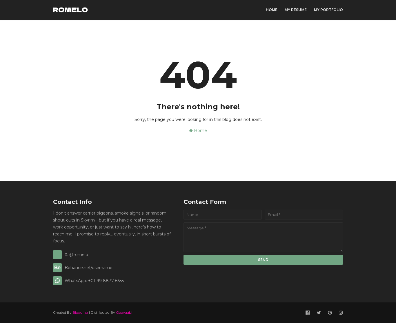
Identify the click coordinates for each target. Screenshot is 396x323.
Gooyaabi (124, 312)
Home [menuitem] (271, 10)
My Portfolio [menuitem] (328, 10)
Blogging (80, 312)
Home (200, 130)
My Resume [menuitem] (296, 10)
